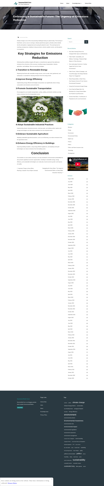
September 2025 (71, 210)
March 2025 (70, 228)
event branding (79, 438)
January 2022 (71, 337)
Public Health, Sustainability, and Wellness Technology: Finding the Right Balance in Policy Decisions (78, 59)
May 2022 (70, 326)
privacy (84, 453)
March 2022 (70, 332)
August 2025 (71, 213)
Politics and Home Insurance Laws (75, 147)
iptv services (78, 444)
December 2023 (71, 271)
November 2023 (71, 274)
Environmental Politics (24, 37)
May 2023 (70, 291)
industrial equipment (67, 444)
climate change (78, 402)
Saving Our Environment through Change (78, 86)
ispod (72, 447)
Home (61, 3)
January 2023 (71, 303)
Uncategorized (71, 153)
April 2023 (70, 294)
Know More (20, 407)
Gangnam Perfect (67, 441)
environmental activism (69, 417)
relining (71, 456)
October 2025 (71, 207)
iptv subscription (67, 447)
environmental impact (70, 426)
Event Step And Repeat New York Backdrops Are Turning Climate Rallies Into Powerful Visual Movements (77, 91)
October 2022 (71, 311)
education (66, 411)
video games (79, 466)
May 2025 (70, 222)
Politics (69, 144)
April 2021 (70, 363)
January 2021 (71, 372)
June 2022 (70, 323)
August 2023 (71, 282)
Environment (71, 133)
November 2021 (71, 343)
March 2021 (70, 366)
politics (79, 454)
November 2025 (71, 204)
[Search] (86, 42)
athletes (69, 402)
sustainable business (68, 463)
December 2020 (71, 375)
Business (70, 127)
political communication (69, 453)
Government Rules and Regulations (78, 441)
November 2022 (71, 308)
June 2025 (70, 219)
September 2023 (71, 280)
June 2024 (70, 254)
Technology (70, 150)
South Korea (75, 456)
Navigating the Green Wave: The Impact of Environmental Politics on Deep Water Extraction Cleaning (52, 170)
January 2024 (71, 268)
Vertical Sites (88, 3)
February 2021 (71, 369)
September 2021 (71, 349)
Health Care (70, 138)
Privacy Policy (43, 415)
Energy (69, 130)
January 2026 (71, 199)
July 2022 (70, 320)
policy (81, 450)
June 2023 (70, 288)
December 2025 (71, 202)
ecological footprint (78, 408)
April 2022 (70, 329)
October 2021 (71, 346)
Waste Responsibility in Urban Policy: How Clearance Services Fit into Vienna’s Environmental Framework (78, 81)
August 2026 (71, 178)
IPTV (73, 444)
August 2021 (71, 352)
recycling (66, 456)
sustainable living (69, 466)
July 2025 (70, 216)
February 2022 (71, 334)
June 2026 (70, 184)
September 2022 (71, 314)
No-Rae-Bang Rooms (68, 450)
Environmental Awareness (73, 421)
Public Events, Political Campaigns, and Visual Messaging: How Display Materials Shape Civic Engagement (78, 74)
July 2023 (70, 285)
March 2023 (70, 297)
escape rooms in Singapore (69, 438)
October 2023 (71, 277)
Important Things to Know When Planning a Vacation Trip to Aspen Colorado (27, 169)
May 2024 (70, 256)
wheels (84, 466)
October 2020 (71, 378)
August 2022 (71, 317)
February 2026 (71, 196)
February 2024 (71, 265)
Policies (69, 141)
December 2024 (71, 236)
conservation (80, 405)
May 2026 (70, 187)
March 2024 (70, 262)
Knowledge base (76, 3)
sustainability (79, 460)
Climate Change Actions (70, 405)
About (67, 3)
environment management (70, 435)
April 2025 (70, 225)
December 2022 (71, 306)
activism (65, 402)
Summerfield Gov (25, 2)
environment (70, 414)
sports (80, 456)
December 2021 (71, 340)
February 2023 (71, 300)
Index (41, 405)
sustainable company (77, 463)
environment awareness (70, 432)
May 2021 (70, 360)
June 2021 (70, 358)
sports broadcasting (67, 460)
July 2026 (70, 181)
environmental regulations (70, 429)
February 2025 (71, 230)
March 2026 (70, 193)
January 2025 (71, 233)
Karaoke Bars (77, 447)
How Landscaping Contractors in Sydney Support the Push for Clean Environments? (78, 66)
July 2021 (70, 355)
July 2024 (70, 251)
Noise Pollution (76, 450)
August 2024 (71, 248)
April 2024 (70, 259)
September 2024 (71, 245)
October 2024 (71, 242)
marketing (83, 447)
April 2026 (70, 190)
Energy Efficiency (73, 411)
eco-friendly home (68, 408)
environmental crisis (69, 423)
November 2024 (71, 239)
